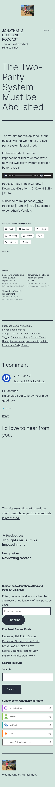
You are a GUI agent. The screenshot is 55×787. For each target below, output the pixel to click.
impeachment (17, 341)
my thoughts (32, 341)
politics (44, 341)
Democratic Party (20, 337)
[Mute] (41, 175)
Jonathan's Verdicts (29, 333)
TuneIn (21, 205)
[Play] (5, 175)
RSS (31, 205)
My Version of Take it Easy (18, 645)
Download (8, 188)
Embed (8, 193)
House (5, 341)
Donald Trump (38, 337)
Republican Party (11, 345)
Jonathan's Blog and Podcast (12, 35)
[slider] (47, 175)
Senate (25, 345)
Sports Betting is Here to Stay (20, 650)
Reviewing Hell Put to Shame (19, 636)
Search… (7, 669)
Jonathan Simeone (15, 329)
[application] (27, 175)
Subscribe (14, 620)
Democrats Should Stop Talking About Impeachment (13, 278)
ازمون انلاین (22, 375)
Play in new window (28, 183)
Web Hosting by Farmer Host (19, 774)
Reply (5, 416)
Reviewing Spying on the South (20, 641)
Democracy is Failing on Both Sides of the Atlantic (38, 278)
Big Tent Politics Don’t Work (18, 655)
